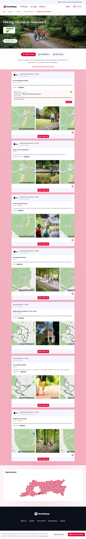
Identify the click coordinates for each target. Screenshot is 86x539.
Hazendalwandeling (19, 257)
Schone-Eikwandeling (20, 204)
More (43, 7)
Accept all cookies (77, 534)
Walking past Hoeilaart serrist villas (24, 311)
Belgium (10, 11)
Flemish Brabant (28, 11)
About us (24, 521)
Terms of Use (41, 521)
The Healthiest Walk (19, 365)
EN (69, 7)
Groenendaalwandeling (20, 81)
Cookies (62, 521)
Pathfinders (45, 54)
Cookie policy (44, 536)
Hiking (24, 7)
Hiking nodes (9, 41)
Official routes (29, 54)
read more (21, 87)
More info (69, 102)
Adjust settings (59, 534)
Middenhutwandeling (20, 419)
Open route (42, 136)
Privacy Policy (52, 521)
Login (35, 7)
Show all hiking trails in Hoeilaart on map (43, 66)
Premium (79, 7)
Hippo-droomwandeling (21, 150)
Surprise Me (59, 54)
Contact (31, 521)
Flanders (18, 11)
